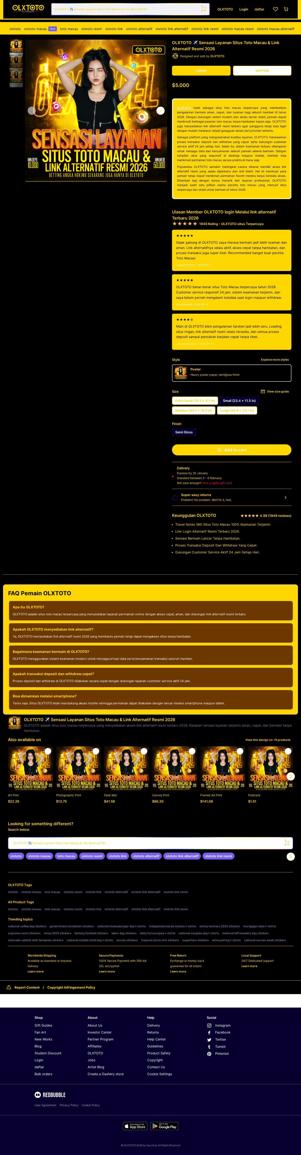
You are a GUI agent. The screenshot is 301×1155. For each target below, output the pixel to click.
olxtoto (15, 29)
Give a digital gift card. (217, 483)
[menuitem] (15, 29)
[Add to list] (48, 751)
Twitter (220, 1039)
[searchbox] (150, 843)
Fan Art (40, 1032)
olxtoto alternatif (139, 29)
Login (39, 1060)
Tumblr (220, 1047)
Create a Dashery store (106, 1074)
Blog (38, 1046)
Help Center (156, 1039)
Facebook (223, 1032)
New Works (43, 1039)
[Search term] (203, 9)
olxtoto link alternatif (172, 29)
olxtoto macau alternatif (275, 29)
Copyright (155, 1060)
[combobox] (130, 9)
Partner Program (100, 1039)
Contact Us (156, 1067)
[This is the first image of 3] (32, 111)
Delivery (153, 1025)
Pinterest (222, 1053)
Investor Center (100, 1032)
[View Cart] (286, 9)
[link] (16, 856)
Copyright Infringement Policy (71, 987)
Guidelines (155, 1046)
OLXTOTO (184, 107)
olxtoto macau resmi (238, 29)
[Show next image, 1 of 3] (160, 111)
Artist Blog (96, 1067)
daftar (39, 1067)
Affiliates (94, 1046)
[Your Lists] (276, 9)
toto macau (69, 29)
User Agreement (45, 1105)
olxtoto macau (39, 29)
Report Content (27, 987)
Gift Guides (43, 1025)
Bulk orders (43, 1074)
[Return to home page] (28, 9)
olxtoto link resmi (204, 29)
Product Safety (159, 1053)
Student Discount (48, 1053)
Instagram (223, 1025)
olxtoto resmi (91, 29)
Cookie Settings (159, 1074)
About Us (95, 1025)
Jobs (91, 1060)
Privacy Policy (69, 1105)
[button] (16, 46)
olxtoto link (114, 29)
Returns (153, 1032)
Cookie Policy (91, 1105)
